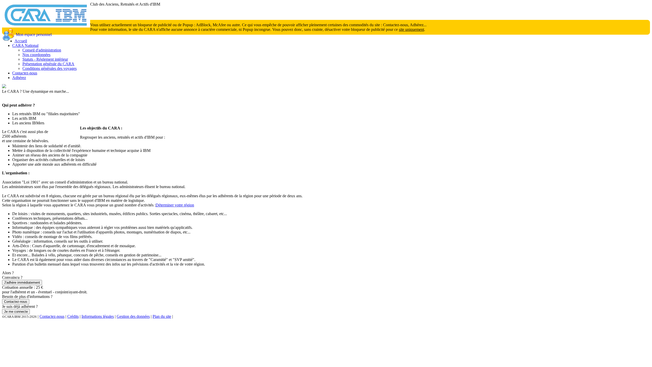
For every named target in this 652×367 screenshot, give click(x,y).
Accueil (21, 41)
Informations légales (98, 316)
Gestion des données (133, 316)
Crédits (73, 316)
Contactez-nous (24, 73)
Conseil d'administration (41, 50)
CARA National (25, 45)
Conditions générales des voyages (49, 68)
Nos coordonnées (36, 55)
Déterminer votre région (175, 205)
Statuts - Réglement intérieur (45, 59)
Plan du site (162, 316)
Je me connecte (16, 311)
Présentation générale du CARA (48, 64)
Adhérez (19, 77)
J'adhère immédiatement (22, 282)
